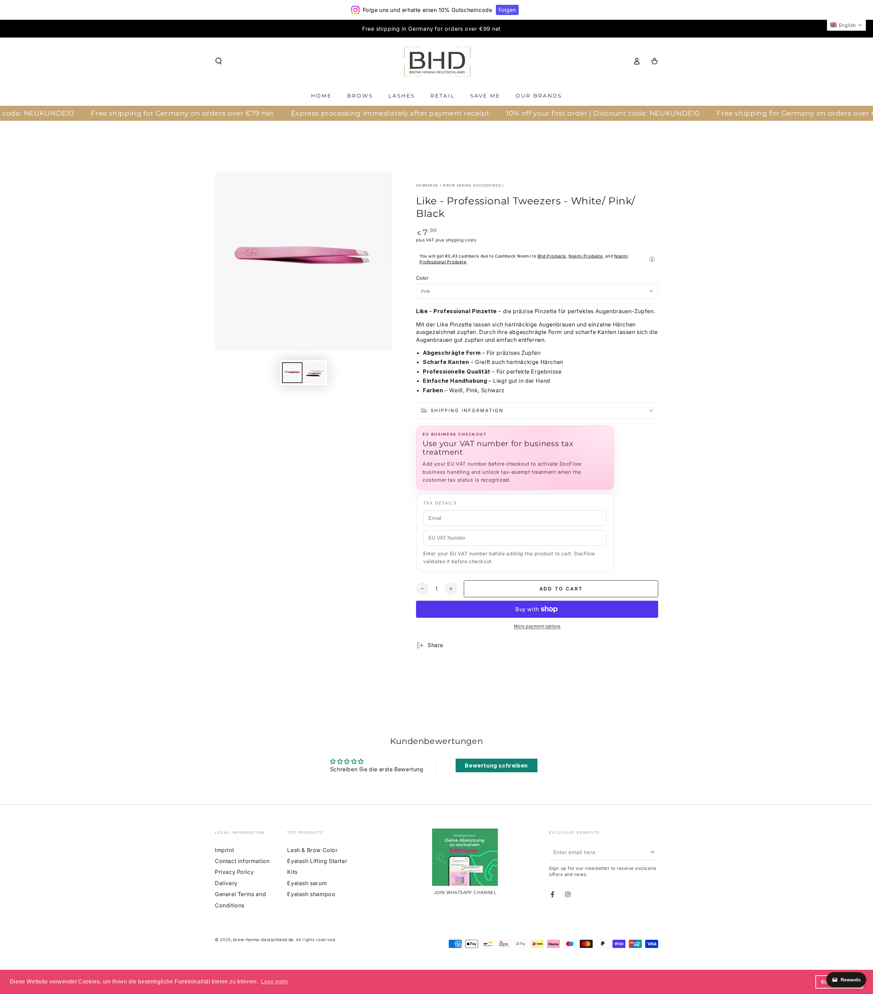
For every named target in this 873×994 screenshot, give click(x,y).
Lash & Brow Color (312, 850)
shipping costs (461, 240)
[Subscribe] (654, 852)
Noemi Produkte (585, 256)
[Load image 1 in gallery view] (292, 372)
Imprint (224, 850)
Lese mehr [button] (274, 981)
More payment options (537, 626)
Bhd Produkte (551, 256)
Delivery (226, 883)
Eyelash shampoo (311, 894)
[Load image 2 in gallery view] (315, 372)
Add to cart (561, 588)
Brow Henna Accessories (472, 185)
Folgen (507, 10)
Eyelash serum (307, 883)
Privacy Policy (234, 871)
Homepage (427, 185)
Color (422, 278)
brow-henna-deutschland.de (263, 939)
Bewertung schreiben (496, 765)
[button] (218, 61)
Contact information (242, 861)
